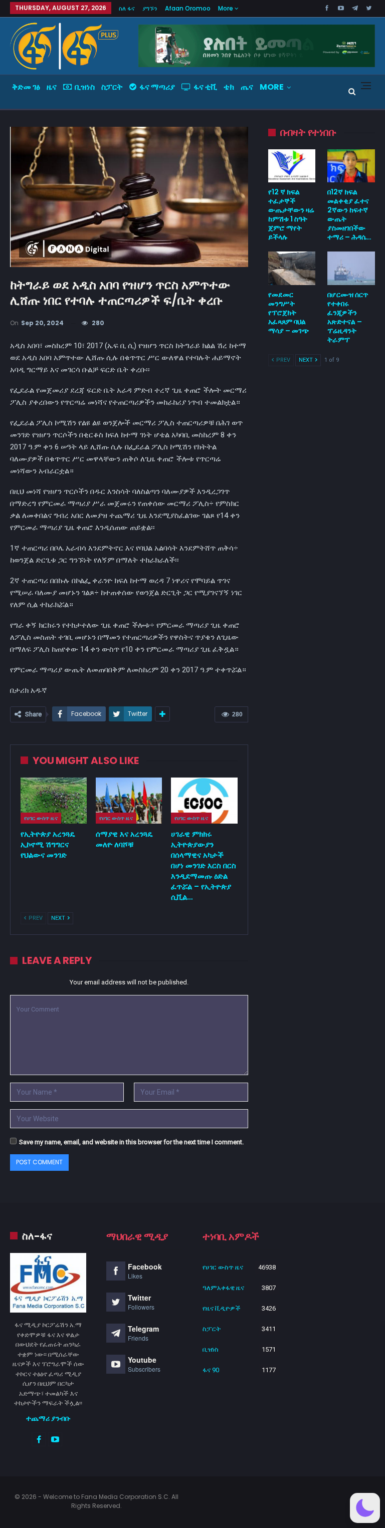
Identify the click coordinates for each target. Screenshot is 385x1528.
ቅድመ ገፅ (26, 87)
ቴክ (229, 87)
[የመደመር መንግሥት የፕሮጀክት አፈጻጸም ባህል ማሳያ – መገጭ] (292, 268)
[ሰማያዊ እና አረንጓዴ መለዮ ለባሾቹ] (129, 801)
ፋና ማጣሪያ (157, 87)
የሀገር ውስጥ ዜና (41, 818)
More (226, 8)
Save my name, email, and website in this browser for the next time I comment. (131, 1142)
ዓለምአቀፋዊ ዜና (223, 1288)
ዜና (52, 87)
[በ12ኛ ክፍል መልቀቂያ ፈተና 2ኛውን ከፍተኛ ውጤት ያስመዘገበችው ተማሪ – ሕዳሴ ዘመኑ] (351, 165)
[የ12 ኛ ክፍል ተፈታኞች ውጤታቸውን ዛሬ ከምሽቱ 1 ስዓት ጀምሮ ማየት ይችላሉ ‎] (292, 165)
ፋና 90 (211, 1370)
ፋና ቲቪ (205, 87)
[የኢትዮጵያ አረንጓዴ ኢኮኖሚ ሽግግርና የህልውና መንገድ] (54, 801)
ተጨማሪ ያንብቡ (48, 1418)
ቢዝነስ (85, 87)
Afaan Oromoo (188, 8)
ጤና (247, 87)
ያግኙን (149, 8)
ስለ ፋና (127, 8)
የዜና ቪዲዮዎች (222, 1308)
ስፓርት (112, 87)
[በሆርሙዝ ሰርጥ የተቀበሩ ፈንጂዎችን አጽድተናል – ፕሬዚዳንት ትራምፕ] (351, 268)
